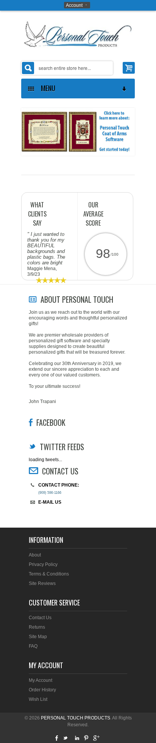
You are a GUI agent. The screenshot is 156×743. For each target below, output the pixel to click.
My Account (40, 680)
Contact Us (40, 617)
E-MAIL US (49, 502)
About (35, 555)
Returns (37, 627)
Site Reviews (42, 583)
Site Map (38, 636)
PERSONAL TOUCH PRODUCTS (75, 718)
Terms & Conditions (49, 574)
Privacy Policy (43, 564)
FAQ (33, 646)
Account (74, 5)
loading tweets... (45, 459)
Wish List (38, 699)
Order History (42, 689)
